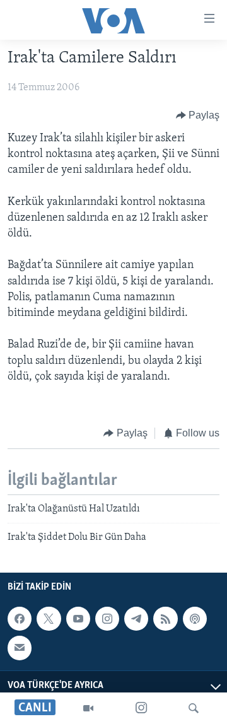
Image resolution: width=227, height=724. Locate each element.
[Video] (88, 708)
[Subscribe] (20, 648)
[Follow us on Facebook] (20, 619)
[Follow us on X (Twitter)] (49, 619)
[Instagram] (141, 708)
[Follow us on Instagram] (107, 619)
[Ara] (193, 708)
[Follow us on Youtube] (78, 619)
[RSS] (165, 619)
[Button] (198, 115)
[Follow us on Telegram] (136, 619)
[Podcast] (195, 619)
